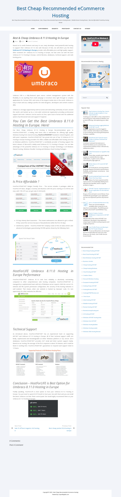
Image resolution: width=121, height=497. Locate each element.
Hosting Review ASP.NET (90, 289)
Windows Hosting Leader (90, 328)
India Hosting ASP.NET (89, 300)
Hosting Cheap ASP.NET (90, 286)
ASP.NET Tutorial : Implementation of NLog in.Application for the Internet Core (99, 190)
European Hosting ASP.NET (91, 282)
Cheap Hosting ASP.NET (90, 265)
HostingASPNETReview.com (91, 293)
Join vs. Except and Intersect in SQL (99, 202)
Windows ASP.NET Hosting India (92, 317)
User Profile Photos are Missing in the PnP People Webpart (98, 228)
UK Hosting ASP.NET (88, 314)
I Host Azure (86, 296)
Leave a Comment (33, 41)
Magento (55, 28)
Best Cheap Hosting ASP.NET (91, 251)
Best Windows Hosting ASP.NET (92, 258)
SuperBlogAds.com (64, 494)
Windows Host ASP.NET (89, 321)
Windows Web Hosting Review (91, 331)
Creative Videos (87, 275)
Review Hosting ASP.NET (90, 307)
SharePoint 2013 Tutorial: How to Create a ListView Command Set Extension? (98, 139)
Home (33, 28)
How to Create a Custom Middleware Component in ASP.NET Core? (99, 214)
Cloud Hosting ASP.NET (89, 272)
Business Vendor (88, 261)
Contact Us (77, 28)
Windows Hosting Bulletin (90, 324)
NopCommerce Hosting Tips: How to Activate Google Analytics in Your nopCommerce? (99, 113)
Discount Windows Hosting (90, 279)
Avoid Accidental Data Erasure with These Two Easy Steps (99, 177)
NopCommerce (43, 28)
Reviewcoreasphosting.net (91, 310)
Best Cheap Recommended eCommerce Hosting (65, 492)
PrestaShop (66, 28)
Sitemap (87, 28)
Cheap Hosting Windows (90, 268)
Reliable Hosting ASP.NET (90, 303)
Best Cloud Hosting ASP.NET (91, 254)
